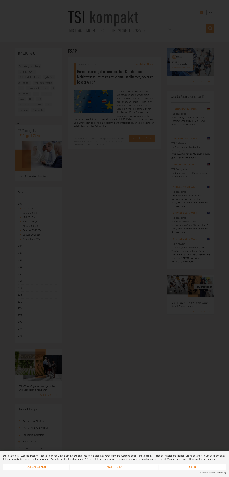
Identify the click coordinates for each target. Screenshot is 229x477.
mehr (192, 466)
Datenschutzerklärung (217, 473)
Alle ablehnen (36, 466)
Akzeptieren (114, 466)
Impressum (204, 473)
